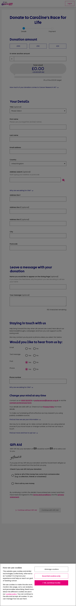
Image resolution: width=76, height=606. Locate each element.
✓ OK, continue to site (51, 583)
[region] (38, 584)
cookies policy (11, 594)
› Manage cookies (51, 569)
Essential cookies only (51, 576)
